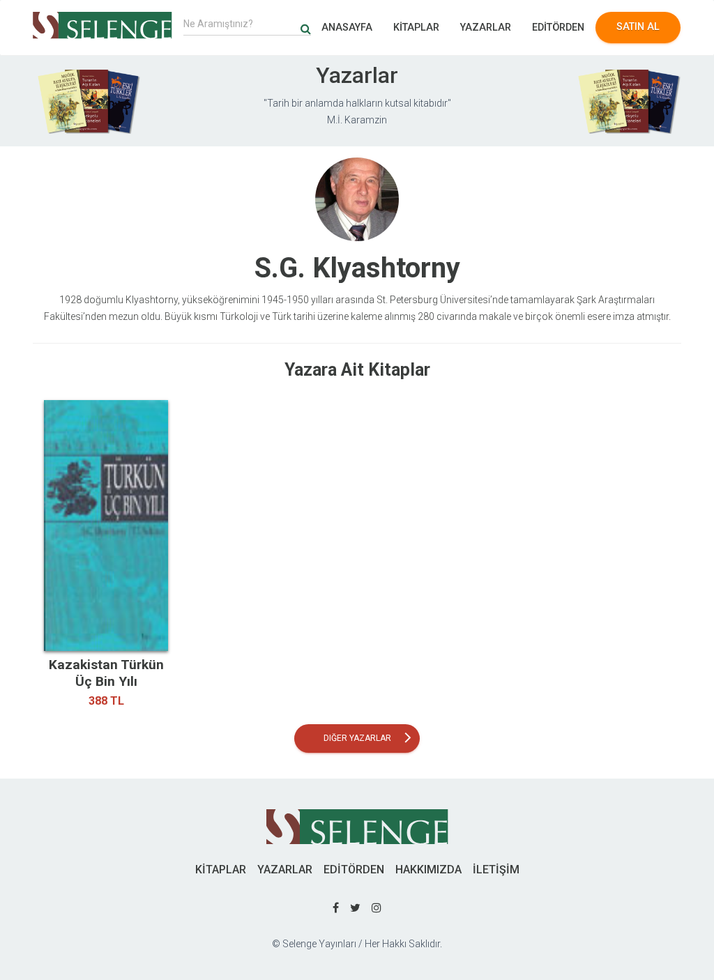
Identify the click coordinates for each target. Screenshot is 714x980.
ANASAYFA (346, 27)
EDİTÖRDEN (558, 27)
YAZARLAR (485, 27)
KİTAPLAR (416, 27)
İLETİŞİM (496, 869)
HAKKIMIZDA (428, 869)
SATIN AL (638, 27)
